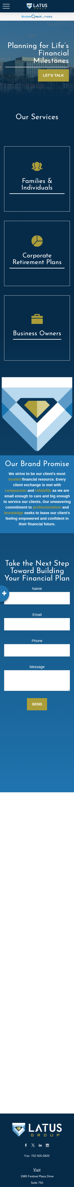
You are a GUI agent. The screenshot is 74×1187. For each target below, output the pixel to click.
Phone (37, 641)
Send (37, 704)
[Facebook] (26, 1145)
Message (37, 667)
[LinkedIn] (40, 1145)
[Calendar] (47, 1145)
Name (37, 589)
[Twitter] (33, 1145)
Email (37, 615)
